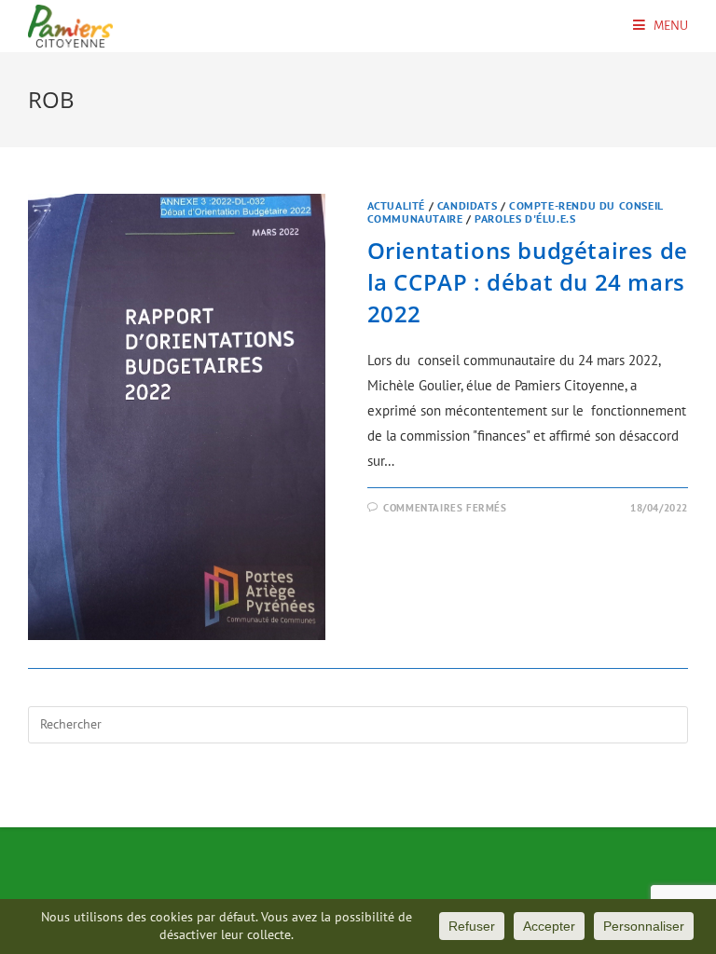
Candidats (467, 205)
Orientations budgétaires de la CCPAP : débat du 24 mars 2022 (527, 281)
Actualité (396, 205)
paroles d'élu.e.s (525, 218)
